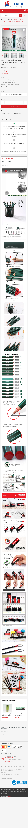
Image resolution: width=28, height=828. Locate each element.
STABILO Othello (17, 113)
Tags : (2, 110)
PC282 (8, 113)
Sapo (9, 796)
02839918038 (9, 757)
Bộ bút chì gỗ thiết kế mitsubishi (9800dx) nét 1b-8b (20, 715)
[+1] (10, 119)
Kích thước (3, 91)
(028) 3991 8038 (5, 774)
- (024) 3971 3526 (14, 774)
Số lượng (3, 99)
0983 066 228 (9, 761)
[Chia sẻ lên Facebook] (2, 119)
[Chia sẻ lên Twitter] (6, 119)
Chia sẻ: (3, 117)
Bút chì (3, 113)
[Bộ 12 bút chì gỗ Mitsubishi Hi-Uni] (7, 708)
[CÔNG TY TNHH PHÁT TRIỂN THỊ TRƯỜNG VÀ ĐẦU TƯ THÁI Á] (14, 4)
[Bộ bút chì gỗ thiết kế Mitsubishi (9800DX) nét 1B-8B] (20, 708)
